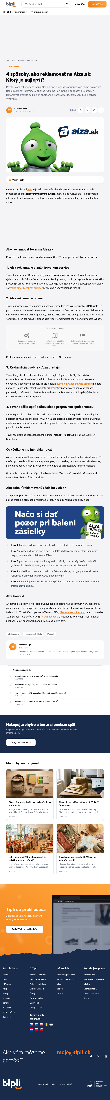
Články (32, 993)
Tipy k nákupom (18, 60)
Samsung (7, 1017)
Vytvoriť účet (97, 4)
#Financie (50, 634)
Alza (29, 189)
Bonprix (6, 1003)
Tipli (7, 60)
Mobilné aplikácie (37, 989)
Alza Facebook (50, 616)
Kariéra (60, 993)
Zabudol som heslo (91, 993)
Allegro (5, 989)
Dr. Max (6, 975)
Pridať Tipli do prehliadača (24, 929)
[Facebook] (80, 110)
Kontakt (87, 998)
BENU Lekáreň (9, 1012)
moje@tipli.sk (73, 1052)
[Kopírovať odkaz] (101, 110)
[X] (87, 110)
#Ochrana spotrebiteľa (33, 634)
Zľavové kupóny (36, 998)
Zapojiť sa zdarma (19, 742)
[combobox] (46, 4)
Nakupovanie (32, 60)
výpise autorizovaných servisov (26, 288)
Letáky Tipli (34, 1003)
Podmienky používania (66, 975)
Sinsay (5, 993)
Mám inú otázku (90, 989)
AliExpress (7, 984)
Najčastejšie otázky (38, 979)
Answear (6, 998)
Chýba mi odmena (91, 975)
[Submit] (67, 4)
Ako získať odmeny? (38, 975)
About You (7, 1008)
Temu (5, 979)
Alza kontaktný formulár (72, 612)
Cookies (60, 989)
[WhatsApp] (94, 110)
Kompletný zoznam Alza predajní (75, 383)
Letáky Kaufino (36, 1008)
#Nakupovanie (13, 634)
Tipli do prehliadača (38, 984)
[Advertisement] (55, 39)
